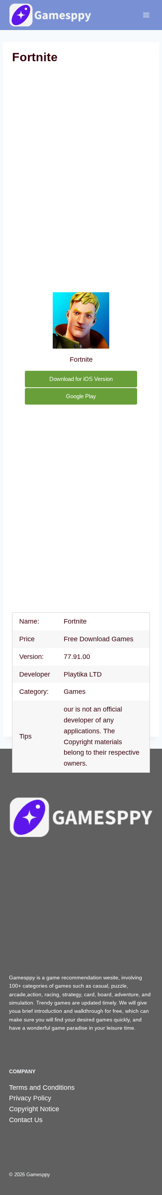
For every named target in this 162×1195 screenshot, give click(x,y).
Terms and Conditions (42, 1087)
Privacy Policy (30, 1098)
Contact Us (26, 1120)
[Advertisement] (81, 154)
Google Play (81, 396)
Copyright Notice (34, 1109)
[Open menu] (146, 15)
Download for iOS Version (81, 379)
